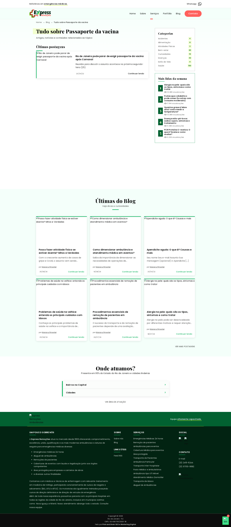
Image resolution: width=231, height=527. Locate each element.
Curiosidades (164, 54)
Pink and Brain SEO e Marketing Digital (119, 524)
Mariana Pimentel (49, 267)
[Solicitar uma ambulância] (190, 482)
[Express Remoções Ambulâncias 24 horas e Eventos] (40, 13)
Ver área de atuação (115, 402)
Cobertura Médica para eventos (148, 450)
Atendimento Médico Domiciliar (148, 477)
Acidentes (163, 38)
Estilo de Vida (164, 61)
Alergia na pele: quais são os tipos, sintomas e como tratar (177, 87)
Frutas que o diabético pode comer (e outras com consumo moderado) (177, 98)
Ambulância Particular (143, 462)
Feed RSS (118, 455)
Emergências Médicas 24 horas (148, 438)
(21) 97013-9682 (186, 466)
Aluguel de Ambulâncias (144, 485)
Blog (178, 13)
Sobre (143, 13)
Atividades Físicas (166, 46)
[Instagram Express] (186, 441)
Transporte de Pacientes (145, 458)
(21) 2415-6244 (186, 462)
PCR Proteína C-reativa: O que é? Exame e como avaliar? (177, 132)
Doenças (162, 58)
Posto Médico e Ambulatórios (147, 469)
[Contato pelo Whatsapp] (180, 439)
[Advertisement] (175, 164)
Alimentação (164, 42)
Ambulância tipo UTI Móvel (146, 473)
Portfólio (167, 13)
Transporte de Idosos (143, 481)
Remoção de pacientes (144, 442)
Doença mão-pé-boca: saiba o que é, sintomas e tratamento (177, 120)
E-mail (182, 458)
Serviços (154, 13)
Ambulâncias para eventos (146, 446)
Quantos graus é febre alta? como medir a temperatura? (175, 109)
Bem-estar (163, 50)
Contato (193, 13)
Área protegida (140, 454)
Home (133, 13)
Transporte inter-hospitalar (146, 465)
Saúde (161, 65)
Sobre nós (118, 438)
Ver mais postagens (185, 346)
